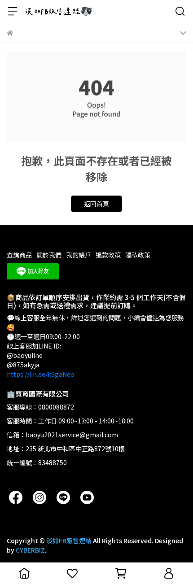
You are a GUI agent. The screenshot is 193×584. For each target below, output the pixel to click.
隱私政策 (137, 254)
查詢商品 (19, 254)
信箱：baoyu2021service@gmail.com (62, 434)
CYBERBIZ (30, 549)
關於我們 (48, 254)
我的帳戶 (78, 254)
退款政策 (108, 254)
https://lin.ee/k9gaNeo (41, 374)
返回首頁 (96, 203)
